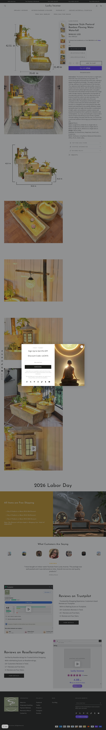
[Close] (82, 347)
